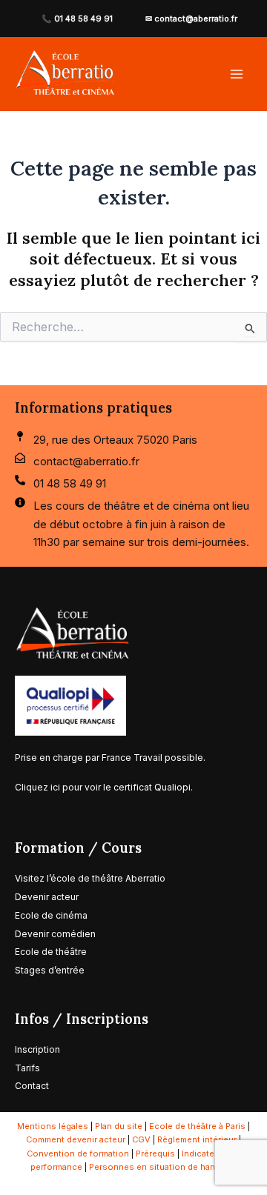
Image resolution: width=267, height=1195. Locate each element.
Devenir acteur (47, 896)
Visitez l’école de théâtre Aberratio (90, 878)
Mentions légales (52, 1126)
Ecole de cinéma (51, 915)
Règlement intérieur (197, 1139)
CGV (141, 1139)
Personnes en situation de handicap (163, 1167)
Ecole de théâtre (51, 951)
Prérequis (155, 1153)
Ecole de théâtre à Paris (197, 1126)
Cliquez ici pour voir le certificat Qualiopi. (104, 787)
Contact (32, 1085)
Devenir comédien (55, 933)
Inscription (37, 1049)
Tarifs (28, 1067)
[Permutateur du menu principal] (236, 74)
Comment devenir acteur (75, 1139)
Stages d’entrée (50, 970)
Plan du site (118, 1126)
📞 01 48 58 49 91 (77, 18)
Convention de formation (78, 1153)
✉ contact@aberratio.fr (191, 18)
